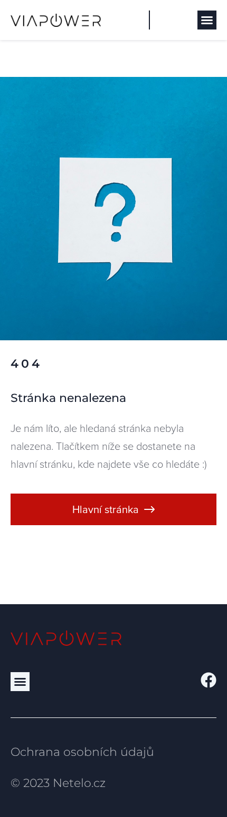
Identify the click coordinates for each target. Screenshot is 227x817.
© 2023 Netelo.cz (58, 782)
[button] (206, 20)
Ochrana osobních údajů (82, 751)
